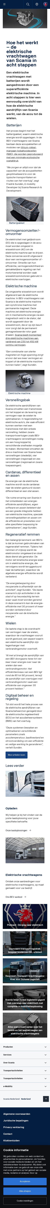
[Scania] (45, 4)
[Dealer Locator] (36, 4)
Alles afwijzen (25, 1191)
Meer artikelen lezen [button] (16, 755)
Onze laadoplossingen (17, 830)
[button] (25, 1047)
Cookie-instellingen (25, 1201)
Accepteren (25, 1181)
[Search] (27, 4)
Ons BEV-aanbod (14, 897)
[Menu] (4, 4)
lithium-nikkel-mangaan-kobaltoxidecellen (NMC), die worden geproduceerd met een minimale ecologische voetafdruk (24, 154)
